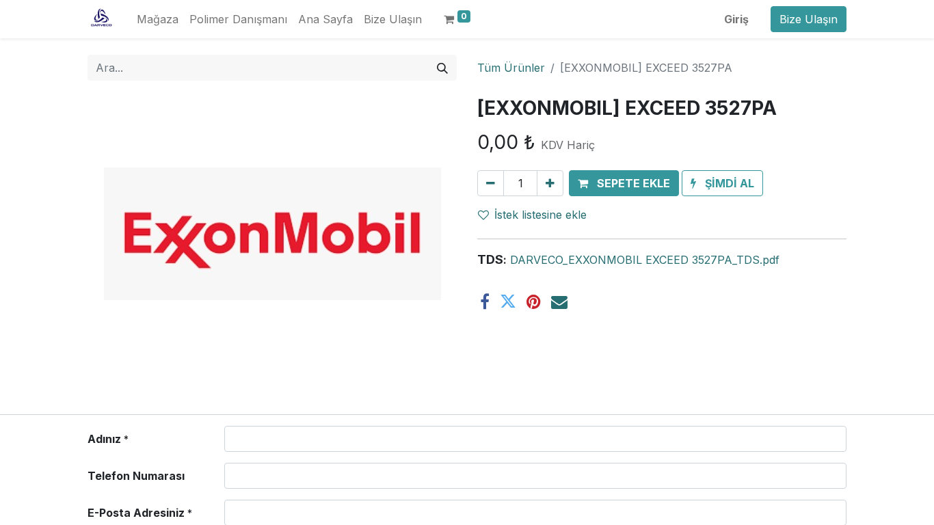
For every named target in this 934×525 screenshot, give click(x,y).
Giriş (736, 19)
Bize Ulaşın (808, 19)
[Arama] (442, 68)
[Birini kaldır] (490, 183)
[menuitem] (157, 19)
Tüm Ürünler (511, 68)
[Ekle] (550, 183)
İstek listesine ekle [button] (540, 214)
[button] (624, 183)
